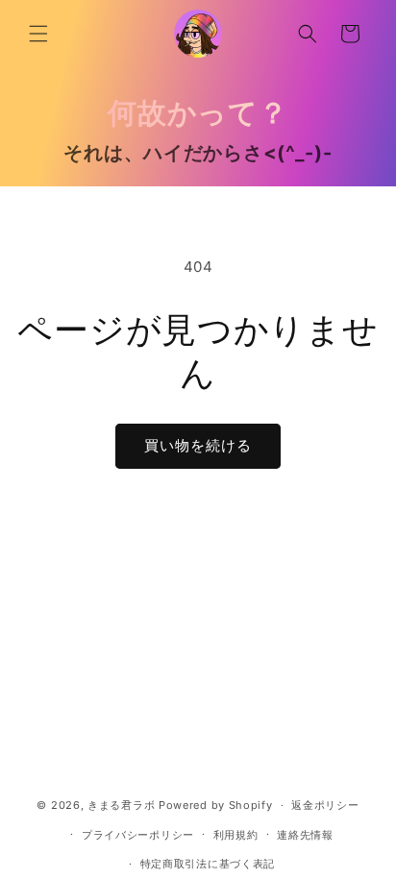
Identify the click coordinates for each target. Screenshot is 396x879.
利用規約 (236, 835)
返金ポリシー (325, 805)
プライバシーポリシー (138, 835)
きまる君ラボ (121, 805)
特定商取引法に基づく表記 (207, 863)
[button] (38, 33)
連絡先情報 (305, 835)
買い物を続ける (198, 445)
